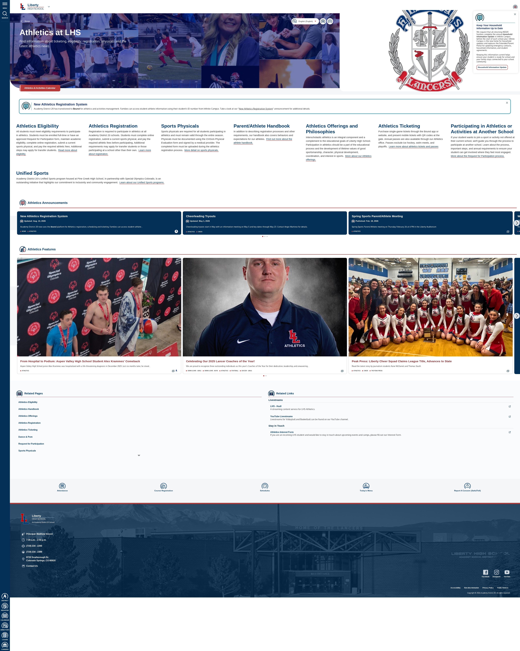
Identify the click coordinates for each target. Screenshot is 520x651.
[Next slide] (517, 223)
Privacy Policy (488, 588)
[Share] (323, 21)
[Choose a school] (48, 6)
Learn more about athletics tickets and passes (413, 146)
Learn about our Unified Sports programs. (141, 182)
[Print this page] (330, 21)
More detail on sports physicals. (201, 150)
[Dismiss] (515, 14)
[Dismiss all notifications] (515, 7)
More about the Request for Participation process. (477, 156)
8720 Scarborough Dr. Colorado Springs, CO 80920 (41, 559)
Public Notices (502, 588)
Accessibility (456, 588)
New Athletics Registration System (256, 108)
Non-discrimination (471, 588)
